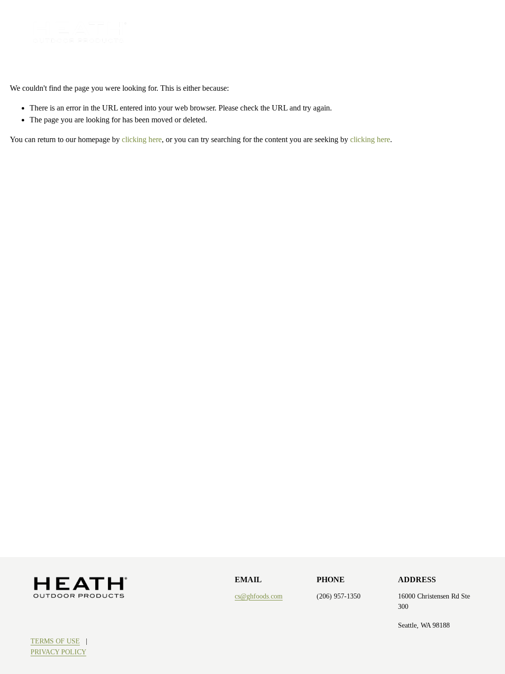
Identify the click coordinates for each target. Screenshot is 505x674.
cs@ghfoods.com (259, 596)
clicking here (142, 139)
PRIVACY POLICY (58, 652)
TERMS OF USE (55, 641)
